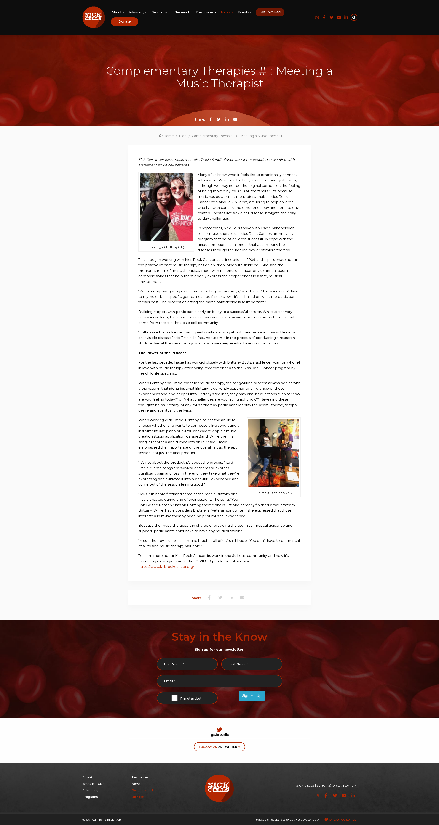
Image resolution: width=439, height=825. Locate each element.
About (117, 12)
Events (243, 12)
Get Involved (270, 12)
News (225, 12)
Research (182, 12)
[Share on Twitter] (218, 119)
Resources (205, 12)
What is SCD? (93, 783)
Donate (124, 21)
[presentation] (186, 699)
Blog (183, 136)
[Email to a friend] (235, 119)
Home (168, 136)
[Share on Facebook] (210, 119)
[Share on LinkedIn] (227, 119)
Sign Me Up (252, 696)
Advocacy (136, 12)
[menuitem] (117, 12)
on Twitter (218, 746)
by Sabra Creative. (343, 819)
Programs (159, 12)
